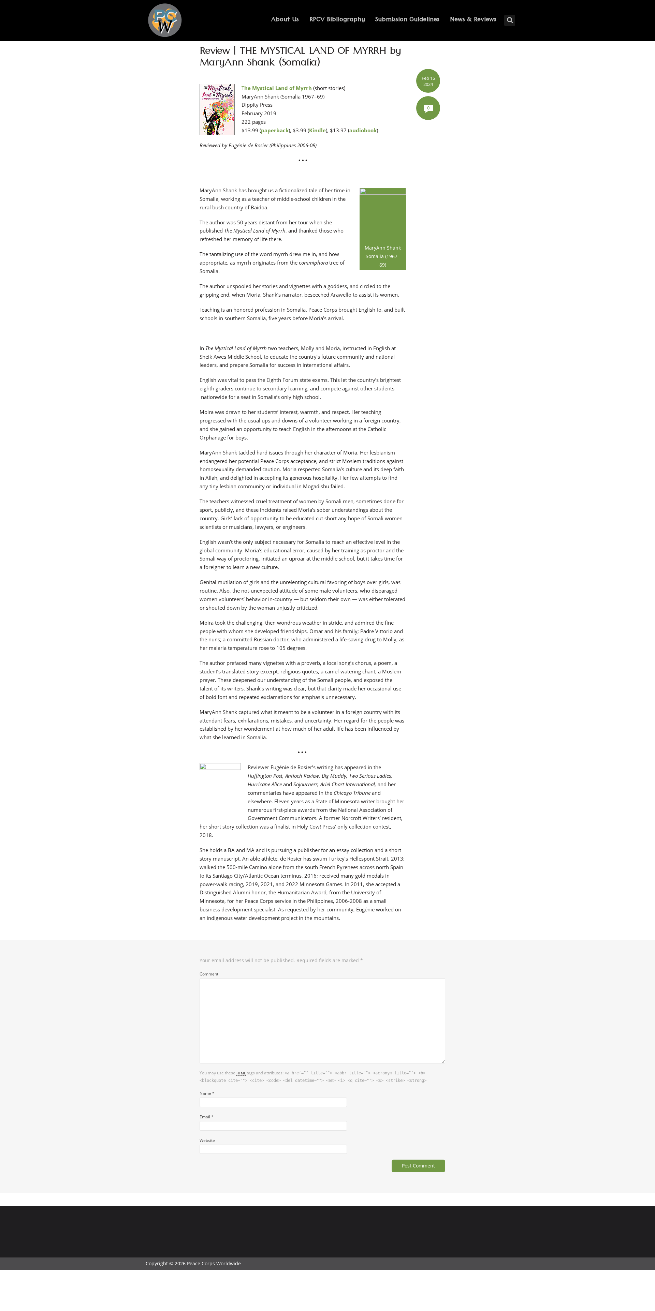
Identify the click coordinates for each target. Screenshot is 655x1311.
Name (207, 1093)
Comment (209, 974)
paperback (275, 130)
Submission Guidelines (407, 20)
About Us (285, 20)
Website (207, 1140)
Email (207, 1116)
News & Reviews (473, 20)
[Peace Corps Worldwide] (165, 21)
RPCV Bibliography (337, 20)
